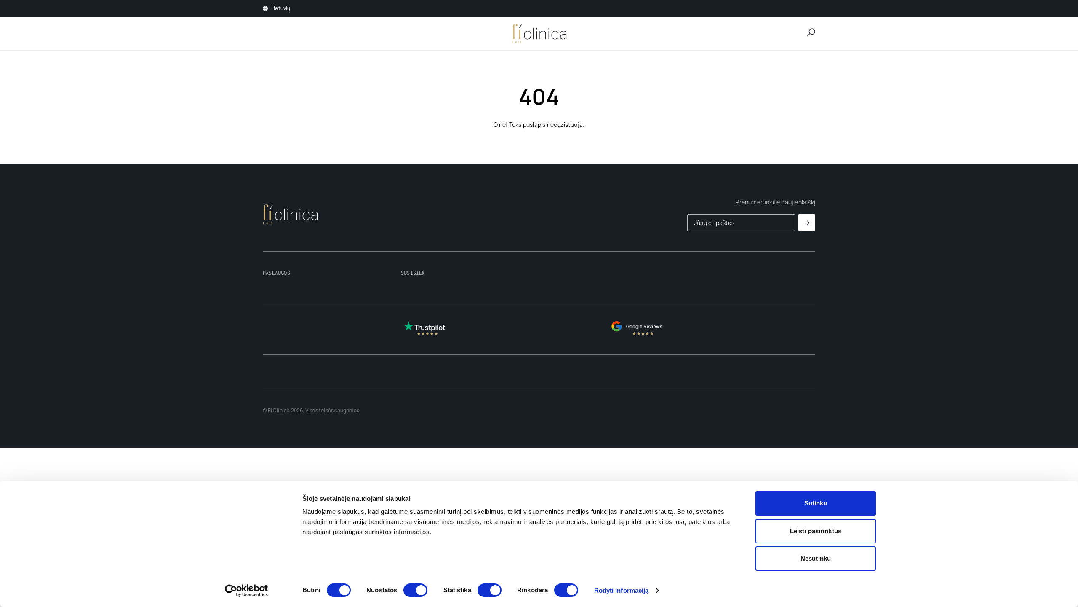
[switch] (415, 590)
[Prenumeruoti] (806, 222)
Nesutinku (815, 558)
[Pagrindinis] (539, 34)
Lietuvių (281, 8)
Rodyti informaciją (621, 590)
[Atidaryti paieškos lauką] (811, 32)
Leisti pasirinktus (815, 530)
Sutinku (815, 503)
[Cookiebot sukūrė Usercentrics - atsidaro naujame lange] (246, 590)
